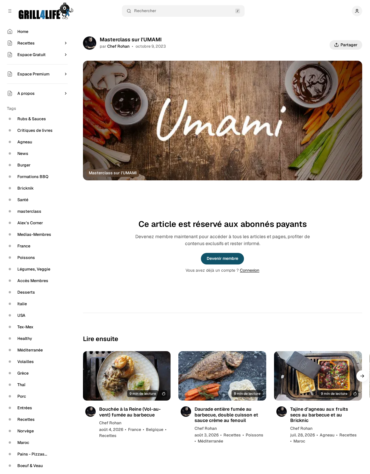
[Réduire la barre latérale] (10, 11)
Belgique (154, 429)
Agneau (327, 435)
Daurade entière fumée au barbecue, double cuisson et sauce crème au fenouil (226, 414)
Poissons (254, 435)
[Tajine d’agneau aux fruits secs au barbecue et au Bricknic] (318, 376)
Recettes (107, 435)
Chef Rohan (118, 46)
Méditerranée (210, 441)
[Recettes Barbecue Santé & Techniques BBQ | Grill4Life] (45, 11)
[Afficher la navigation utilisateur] (357, 11)
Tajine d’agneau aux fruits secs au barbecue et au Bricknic (319, 414)
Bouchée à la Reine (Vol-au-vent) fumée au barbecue (130, 411)
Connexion (249, 270)
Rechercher (145, 10)
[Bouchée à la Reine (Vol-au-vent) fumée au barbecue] (127, 376)
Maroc (299, 441)
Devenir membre (222, 258)
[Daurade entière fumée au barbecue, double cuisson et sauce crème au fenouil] (222, 376)
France (134, 429)
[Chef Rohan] (89, 43)
